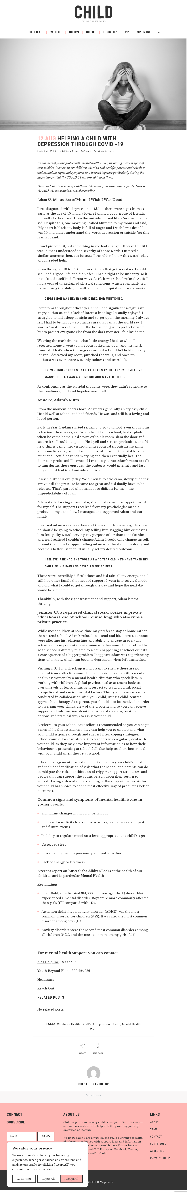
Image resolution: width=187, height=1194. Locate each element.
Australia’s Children (84, 871)
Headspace (45, 979)
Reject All (48, 1178)
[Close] (84, 1145)
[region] (47, 1164)
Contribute (158, 1143)
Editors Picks (70, 151)
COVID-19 (87, 1024)
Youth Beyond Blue (52, 971)
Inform (85, 151)
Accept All (71, 1178)
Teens (94, 1029)
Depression (103, 1024)
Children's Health (68, 1024)
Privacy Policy (160, 1158)
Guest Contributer (104, 151)
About (154, 1122)
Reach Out (45, 988)
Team (153, 1129)
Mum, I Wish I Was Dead (99, 200)
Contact (156, 1136)
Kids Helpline (48, 962)
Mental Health (92, 875)
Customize (24, 1178)
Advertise (157, 1150)
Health (116, 1024)
